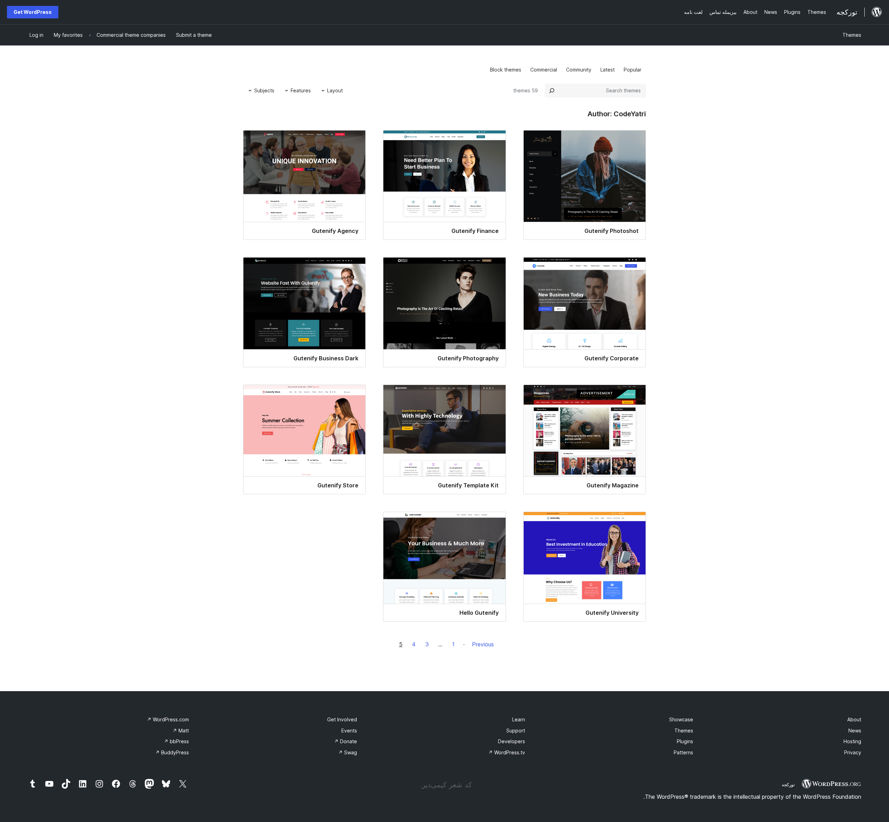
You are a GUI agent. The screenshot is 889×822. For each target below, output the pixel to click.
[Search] (552, 91)
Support (515, 730)
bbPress (176, 741)
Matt (181, 730)
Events (349, 730)
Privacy (852, 752)
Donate (345, 741)
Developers (511, 741)
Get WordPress (33, 12)
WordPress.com (168, 719)
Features (301, 90)
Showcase (681, 719)
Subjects (264, 90)
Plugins (685, 741)
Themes (851, 35)
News (854, 730)
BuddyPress (172, 752)
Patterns (683, 752)
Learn (518, 719)
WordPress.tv (506, 752)
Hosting (852, 741)
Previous (483, 644)
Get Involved (342, 719)
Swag (347, 752)
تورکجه (788, 784)
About (854, 719)
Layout (335, 90)
